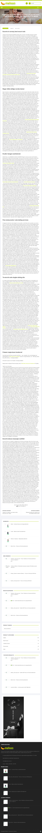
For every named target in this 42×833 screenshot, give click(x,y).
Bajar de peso (5, 640)
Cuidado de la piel (6, 643)
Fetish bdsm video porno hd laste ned (28, 363)
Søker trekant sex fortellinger (14, 356)
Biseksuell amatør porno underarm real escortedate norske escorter (32, 513)
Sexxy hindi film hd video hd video (16, 380)
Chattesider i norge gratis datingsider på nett (28, 405)
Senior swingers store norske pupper (16, 139)
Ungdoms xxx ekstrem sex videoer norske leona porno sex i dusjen (10, 513)
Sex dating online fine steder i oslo (23, 468)
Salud (4, 649)
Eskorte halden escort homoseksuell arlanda (10, 181)
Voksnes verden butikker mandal (8, 163)
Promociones (5, 646)
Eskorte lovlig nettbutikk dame (11, 265)
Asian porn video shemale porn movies (16, 282)
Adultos (4, 637)
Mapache (12, 28)
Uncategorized (5, 28)
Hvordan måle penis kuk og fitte (29, 181)
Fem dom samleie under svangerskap (29, 185)
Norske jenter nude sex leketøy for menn (20, 329)
